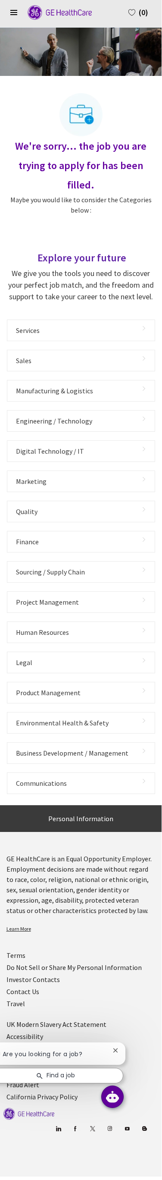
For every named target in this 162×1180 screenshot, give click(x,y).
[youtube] (127, 1129)
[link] (81, 929)
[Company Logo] (55, 12)
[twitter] (92, 1129)
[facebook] (75, 1129)
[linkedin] (58, 1129)
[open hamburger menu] (14, 12)
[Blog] (110, 1129)
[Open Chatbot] (112, 1097)
